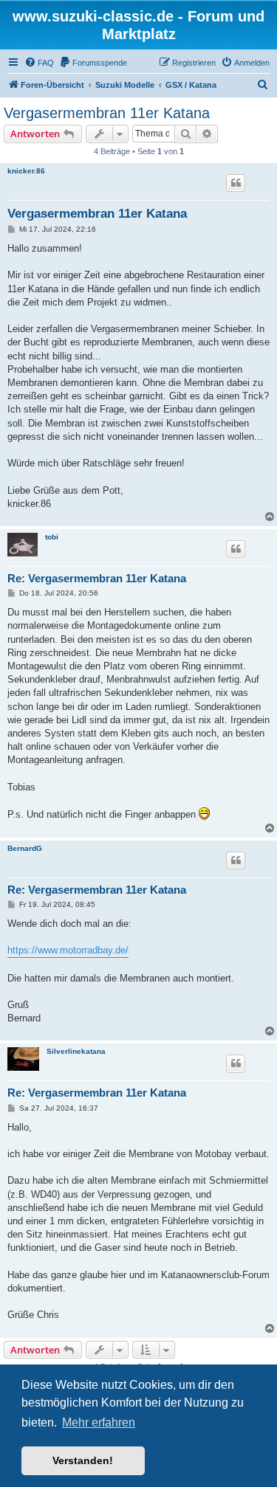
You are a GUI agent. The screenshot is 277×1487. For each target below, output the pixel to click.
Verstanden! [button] (82, 1460)
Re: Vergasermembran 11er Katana (96, 578)
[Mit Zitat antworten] (235, 183)
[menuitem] (39, 63)
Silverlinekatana (76, 1051)
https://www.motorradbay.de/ (68, 950)
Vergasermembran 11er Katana (107, 113)
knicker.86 (26, 171)
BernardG (24, 848)
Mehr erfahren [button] (98, 1422)
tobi (51, 537)
